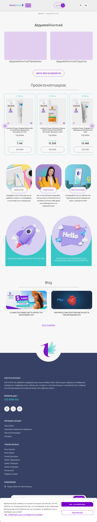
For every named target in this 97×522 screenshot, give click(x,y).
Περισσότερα (77, 513)
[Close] (93, 501)
